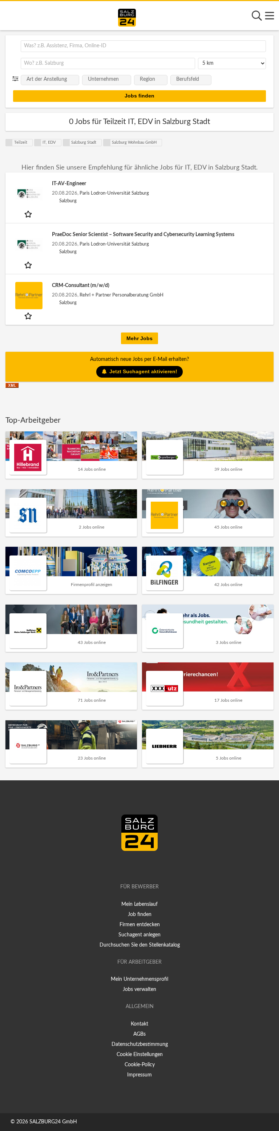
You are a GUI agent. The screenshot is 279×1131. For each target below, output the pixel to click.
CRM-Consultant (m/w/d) (80, 285)
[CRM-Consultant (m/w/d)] (29, 295)
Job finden (139, 914)
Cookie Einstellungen (140, 1054)
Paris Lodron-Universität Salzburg (114, 193)
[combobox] (143, 46)
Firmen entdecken (140, 924)
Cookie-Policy (140, 1064)
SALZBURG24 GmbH (53, 1121)
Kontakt (139, 1024)
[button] (17, 79)
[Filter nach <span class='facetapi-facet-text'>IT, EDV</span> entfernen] (38, 142)
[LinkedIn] (147, 866)
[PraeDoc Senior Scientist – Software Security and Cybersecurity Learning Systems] (29, 244)
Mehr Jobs (139, 338)
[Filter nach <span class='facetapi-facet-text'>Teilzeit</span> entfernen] (9, 142)
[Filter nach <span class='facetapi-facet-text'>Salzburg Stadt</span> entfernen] (66, 142)
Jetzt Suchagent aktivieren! (143, 371)
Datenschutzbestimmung (140, 1044)
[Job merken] (28, 214)
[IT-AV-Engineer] (29, 193)
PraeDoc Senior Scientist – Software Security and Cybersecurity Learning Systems (143, 234)
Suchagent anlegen (139, 934)
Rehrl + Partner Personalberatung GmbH (121, 295)
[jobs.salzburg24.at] (127, 16)
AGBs (139, 1034)
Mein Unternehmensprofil (139, 979)
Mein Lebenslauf (139, 904)
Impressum (139, 1075)
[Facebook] (136, 866)
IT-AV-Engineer (69, 183)
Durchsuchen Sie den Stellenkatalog (140, 945)
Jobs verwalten (139, 989)
